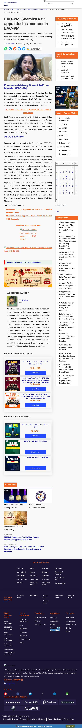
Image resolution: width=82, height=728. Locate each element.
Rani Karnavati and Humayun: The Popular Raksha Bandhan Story (66, 379)
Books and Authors (33, 583)
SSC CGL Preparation (8, 645)
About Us (53, 617)
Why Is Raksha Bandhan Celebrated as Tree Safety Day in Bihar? (67, 357)
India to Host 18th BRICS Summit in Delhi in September (66, 316)
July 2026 (63, 124)
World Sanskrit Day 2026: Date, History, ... (13, 528)
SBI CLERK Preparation (8, 628)
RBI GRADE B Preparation (9, 654)
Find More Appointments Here (28, 225)
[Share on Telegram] (10, 48)
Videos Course (71, 624)
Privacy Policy (69, 719)
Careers (55, 629)
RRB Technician (40, 617)
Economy (45, 579)
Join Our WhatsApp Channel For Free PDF (23, 262)
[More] (44, 1)
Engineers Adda (59, 596)
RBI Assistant (9, 649)
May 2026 (63, 132)
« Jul (57, 212)
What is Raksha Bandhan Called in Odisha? (66, 347)
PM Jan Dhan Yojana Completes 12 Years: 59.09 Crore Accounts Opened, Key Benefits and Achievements (67, 242)
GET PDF (70, 726)
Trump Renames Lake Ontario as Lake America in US (67, 277)
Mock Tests (70, 617)
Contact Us (54, 621)
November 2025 (65, 154)
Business (45, 568)
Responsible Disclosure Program (14, 719)
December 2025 (65, 150)
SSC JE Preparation (8, 639)
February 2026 (64, 143)
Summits (45, 575)
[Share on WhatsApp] (5, 48)
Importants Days (46, 583)
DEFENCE (23, 635)
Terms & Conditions (55, 719)
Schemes (33, 575)
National (20, 568)
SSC (21, 625)
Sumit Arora (10, 44)
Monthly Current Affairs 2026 (67, 71)
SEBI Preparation (8, 634)
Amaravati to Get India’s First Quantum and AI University (67, 285)
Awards (32, 572)
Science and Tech (59, 578)
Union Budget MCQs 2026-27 (66, 25)
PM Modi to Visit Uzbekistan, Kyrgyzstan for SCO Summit (67, 267)
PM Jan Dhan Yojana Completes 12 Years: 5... (38, 506)
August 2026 (64, 119)
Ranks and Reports (59, 573)
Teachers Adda (20, 596)
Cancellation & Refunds (37, 719)
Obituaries (58, 568)
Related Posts (10, 485)
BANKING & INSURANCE (24, 620)
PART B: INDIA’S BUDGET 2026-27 (68, 37)
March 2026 (63, 139)
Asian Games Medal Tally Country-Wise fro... (13, 506)
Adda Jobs (33, 595)
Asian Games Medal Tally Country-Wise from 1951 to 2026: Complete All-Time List (67, 227)
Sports (32, 568)
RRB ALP (38, 621)
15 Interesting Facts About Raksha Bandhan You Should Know (67, 326)
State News (21, 575)
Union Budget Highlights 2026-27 (68, 43)
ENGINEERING (25, 639)
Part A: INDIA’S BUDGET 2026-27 (68, 31)
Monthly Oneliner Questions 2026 (67, 77)
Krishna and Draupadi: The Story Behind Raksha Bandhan (67, 337)
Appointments (22, 579)
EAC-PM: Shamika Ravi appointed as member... (30, 10)
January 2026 (64, 147)
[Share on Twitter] (23, 48)
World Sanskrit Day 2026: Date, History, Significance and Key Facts (67, 256)
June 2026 (63, 128)
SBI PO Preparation (8, 622)
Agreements (34, 579)
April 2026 (63, 135)
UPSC (22, 643)
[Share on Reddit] (14, 48)
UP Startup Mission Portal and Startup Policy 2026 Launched (66, 306)
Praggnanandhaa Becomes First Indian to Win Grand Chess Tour (67, 295)
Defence (45, 572)
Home (6, 10)
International (21, 572)
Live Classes (70, 621)
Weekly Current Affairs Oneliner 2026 (67, 63)
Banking (20, 582)
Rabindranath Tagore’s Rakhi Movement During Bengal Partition (66, 368)
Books (68, 631)
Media (52, 624)
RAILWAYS (23, 629)
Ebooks (68, 628)
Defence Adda (46, 602)
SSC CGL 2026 (40, 624)
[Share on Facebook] (19, 48)
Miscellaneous (60, 583)
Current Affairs (45, 596)
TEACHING (24, 632)
